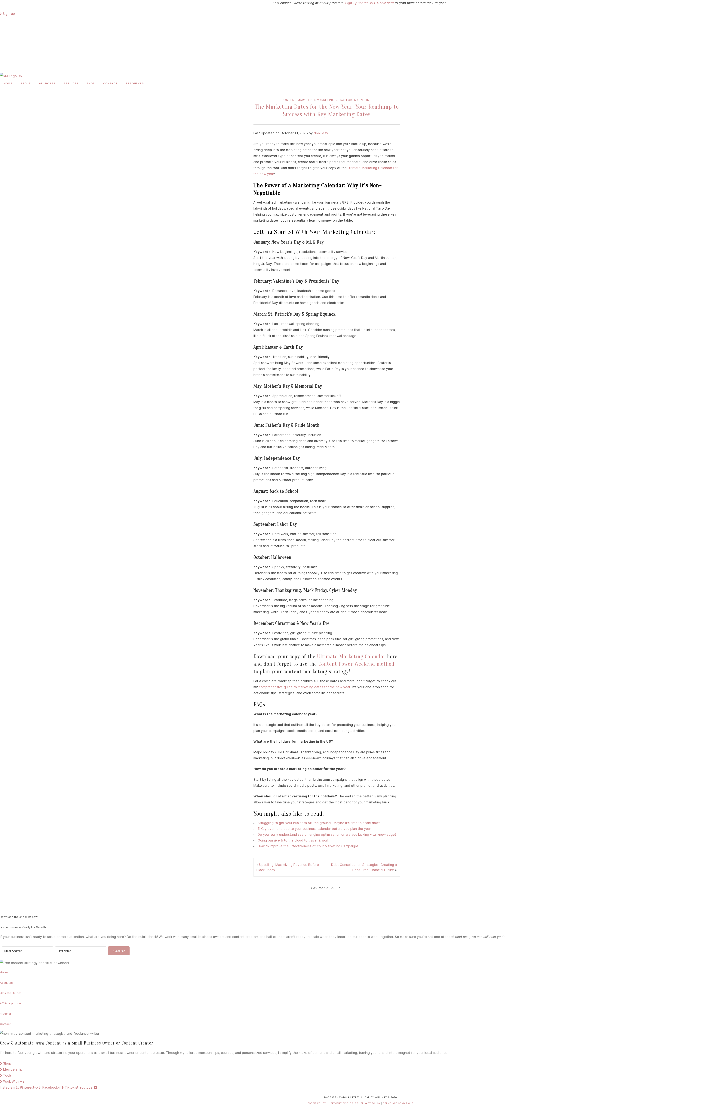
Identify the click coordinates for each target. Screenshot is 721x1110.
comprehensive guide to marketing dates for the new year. (304, 687)
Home (8, 83)
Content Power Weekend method (356, 664)
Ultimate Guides (10, 993)
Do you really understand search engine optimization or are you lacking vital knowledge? (327, 834)
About (25, 83)
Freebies (5, 1013)
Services (71, 83)
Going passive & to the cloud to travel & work (293, 840)
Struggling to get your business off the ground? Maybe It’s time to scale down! (320, 823)
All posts (47, 83)
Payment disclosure (344, 1103)
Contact (110, 83)
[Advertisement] (360, 45)
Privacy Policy (370, 1103)
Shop (91, 83)
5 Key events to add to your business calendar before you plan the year (314, 829)
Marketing (325, 100)
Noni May (321, 133)
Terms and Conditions (398, 1103)
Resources (135, 83)
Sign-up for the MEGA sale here (369, 3)
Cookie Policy (317, 1103)
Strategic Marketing (354, 100)
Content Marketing (298, 100)
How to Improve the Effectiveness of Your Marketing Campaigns (308, 846)
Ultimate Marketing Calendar (351, 656)
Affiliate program (11, 1003)
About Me (6, 982)
